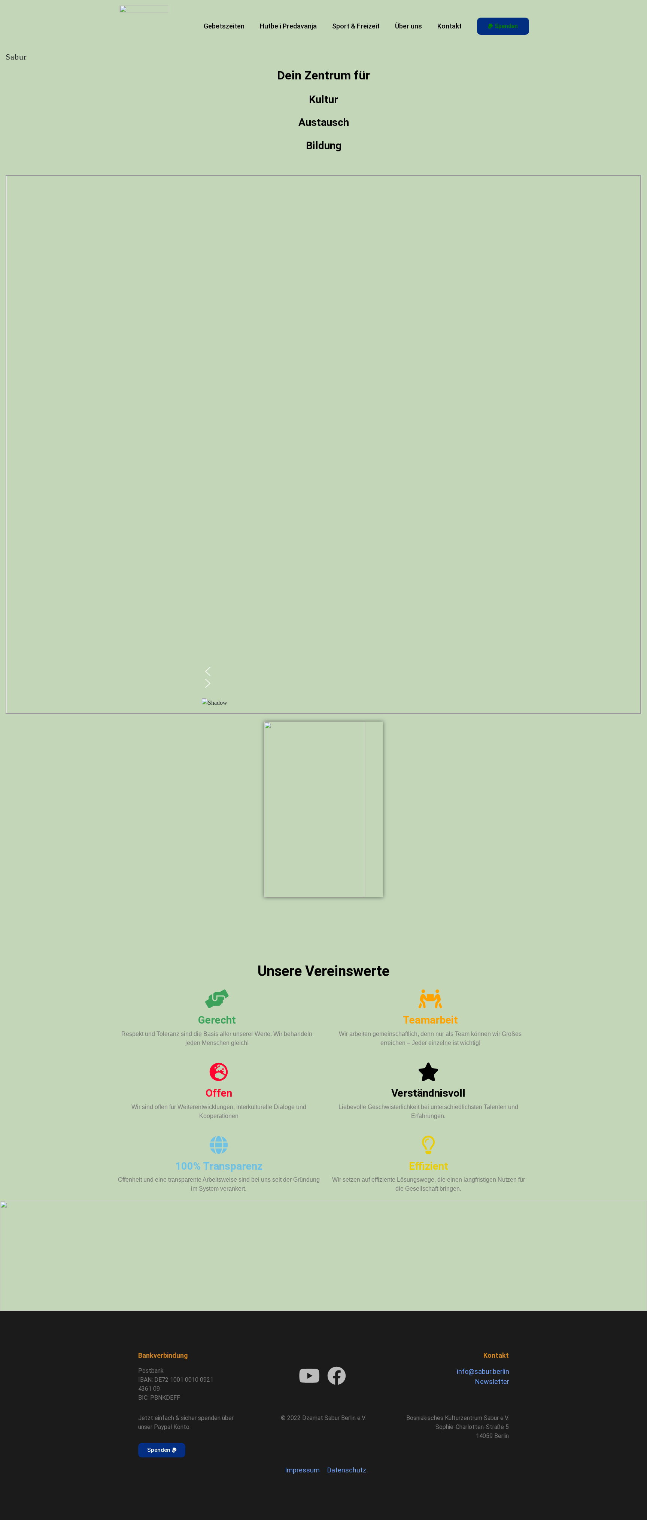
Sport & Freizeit (356, 26)
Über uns (408, 26)
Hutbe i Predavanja (288, 26)
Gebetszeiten (224, 26)
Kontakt (449, 26)
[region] (324, 444)
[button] (324, 671)
